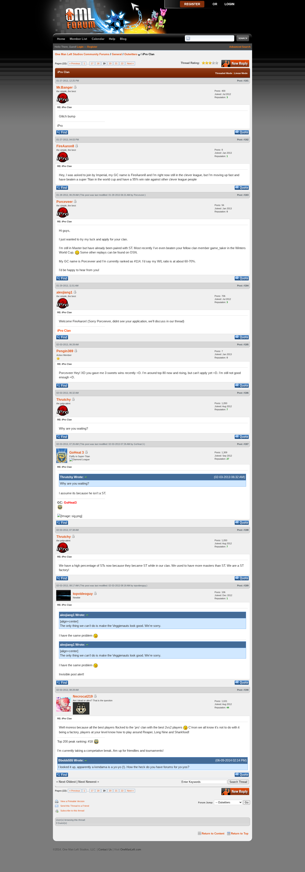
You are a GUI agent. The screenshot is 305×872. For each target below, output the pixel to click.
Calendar (98, 38)
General (117, 54)
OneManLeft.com (130, 849)
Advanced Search (239, 47)
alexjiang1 (64, 292)
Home (61, 38)
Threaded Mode (223, 73)
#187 (246, 444)
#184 (246, 285)
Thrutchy (63, 399)
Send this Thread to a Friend (74, 806)
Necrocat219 (83, 696)
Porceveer (139, 195)
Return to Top (239, 833)
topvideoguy (140, 585)
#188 (246, 530)
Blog (123, 38)
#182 (246, 139)
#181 (246, 80)
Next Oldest (67, 781)
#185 (246, 344)
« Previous (74, 63)
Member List (78, 38)
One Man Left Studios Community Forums (82, 54)
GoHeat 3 (139, 444)
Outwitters (130, 54)
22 (122, 63)
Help (112, 38)
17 (92, 63)
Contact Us (105, 849)
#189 (246, 585)
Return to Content (213, 833)
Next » (130, 63)
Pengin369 (64, 351)
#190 (246, 690)
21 (116, 63)
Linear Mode (241, 73)
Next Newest (87, 781)
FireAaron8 (65, 146)
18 (98, 63)
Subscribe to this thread (72, 810)
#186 (246, 393)
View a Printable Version (72, 801)
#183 (246, 195)
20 (110, 63)
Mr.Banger (64, 87)
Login (80, 47)
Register (92, 47)
